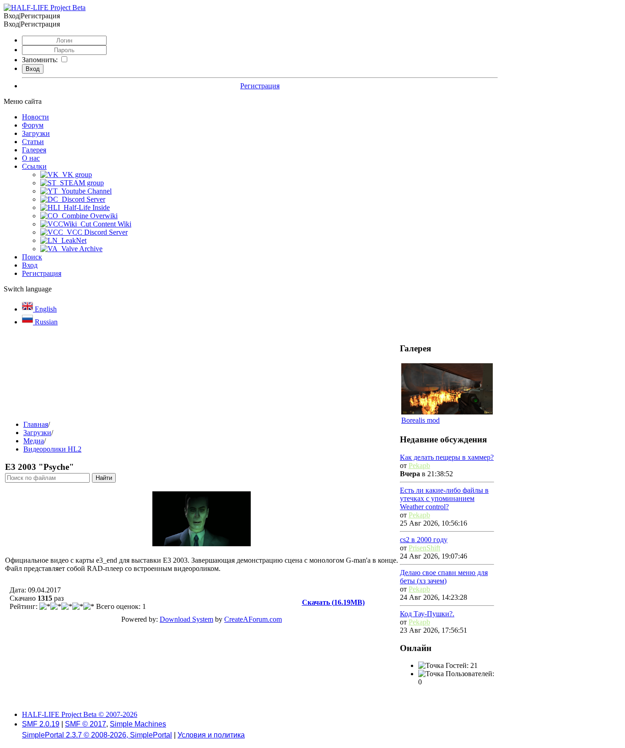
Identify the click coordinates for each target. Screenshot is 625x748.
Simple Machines (138, 724)
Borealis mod (420, 420)
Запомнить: (40, 60)
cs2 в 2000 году (423, 540)
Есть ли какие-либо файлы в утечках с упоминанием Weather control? (444, 498)
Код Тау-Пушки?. (427, 614)
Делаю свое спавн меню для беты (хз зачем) (444, 577)
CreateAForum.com (253, 619)
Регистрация (260, 86)
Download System (186, 619)
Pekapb (419, 465)
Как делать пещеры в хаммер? (447, 457)
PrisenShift (424, 548)
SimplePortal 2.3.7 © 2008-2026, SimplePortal (97, 735)
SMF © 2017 (85, 724)
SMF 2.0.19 (40, 724)
